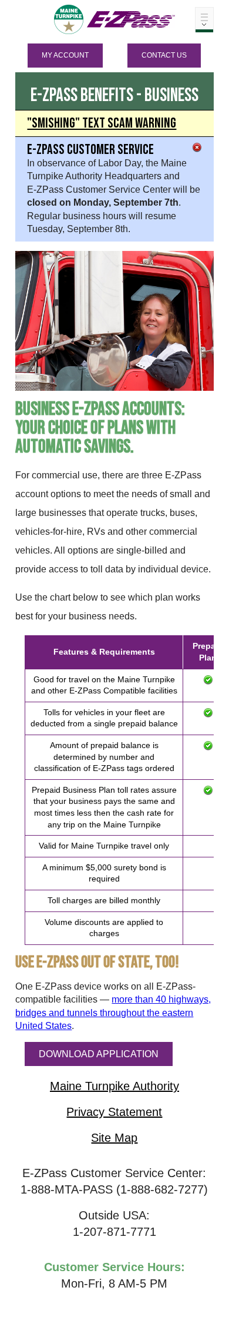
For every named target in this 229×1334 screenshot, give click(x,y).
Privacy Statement (114, 1111)
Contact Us (164, 55)
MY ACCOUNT (65, 55)
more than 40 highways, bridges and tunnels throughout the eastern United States (113, 1012)
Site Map (114, 1137)
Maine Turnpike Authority (114, 1086)
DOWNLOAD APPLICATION (99, 1054)
